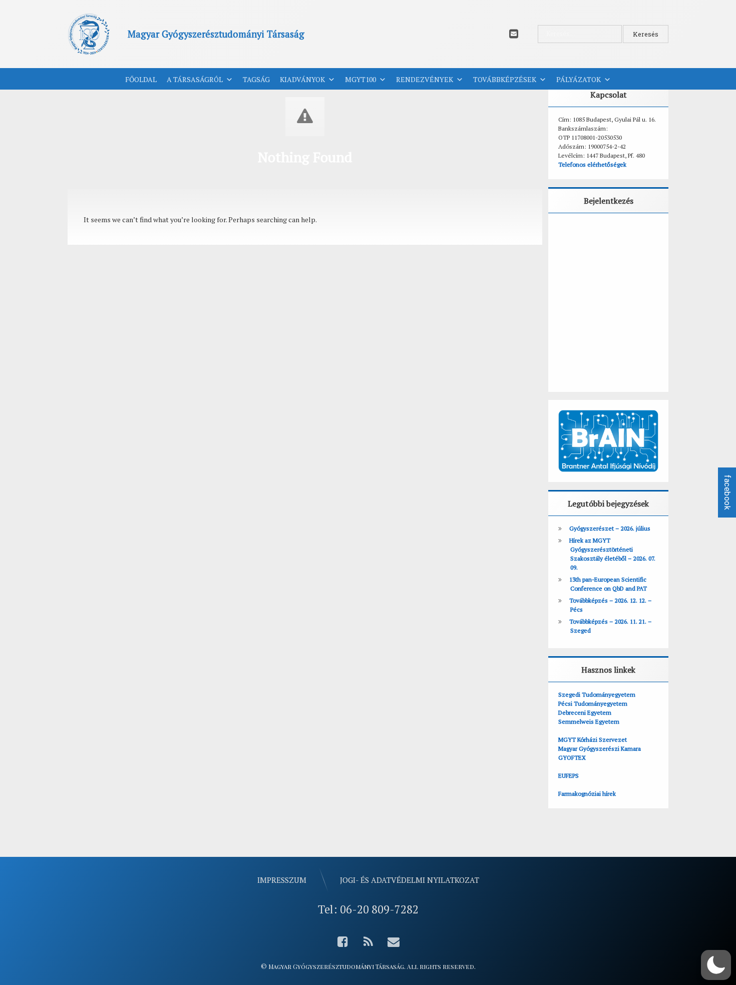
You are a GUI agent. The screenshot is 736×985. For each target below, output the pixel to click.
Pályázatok (578, 79)
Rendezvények (424, 79)
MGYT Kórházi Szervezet (592, 739)
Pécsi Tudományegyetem (592, 703)
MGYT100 (360, 79)
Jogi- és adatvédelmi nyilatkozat (409, 880)
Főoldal (141, 79)
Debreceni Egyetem (584, 712)
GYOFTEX (572, 757)
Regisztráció (639, 355)
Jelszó (572, 279)
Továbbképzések (504, 79)
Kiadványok (302, 79)
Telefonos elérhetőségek (592, 164)
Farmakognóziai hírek (587, 793)
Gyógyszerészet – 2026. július (609, 528)
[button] (716, 965)
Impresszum (281, 880)
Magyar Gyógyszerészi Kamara (599, 748)
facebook (727, 492)
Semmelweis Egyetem (588, 721)
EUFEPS (568, 775)
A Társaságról (195, 79)
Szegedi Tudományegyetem (596, 694)
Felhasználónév (589, 234)
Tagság (256, 79)
